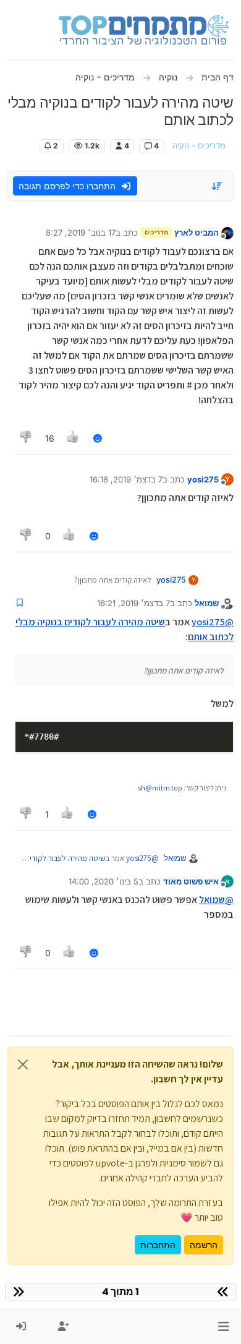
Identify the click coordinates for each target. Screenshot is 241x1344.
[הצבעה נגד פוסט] (26, 438)
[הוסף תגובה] (98, 438)
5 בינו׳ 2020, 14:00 (103, 881)
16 (49, 438)
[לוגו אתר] (144, 30)
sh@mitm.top (160, 787)
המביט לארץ (196, 233)
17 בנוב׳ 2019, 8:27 (81, 233)
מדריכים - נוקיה (199, 145)
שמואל (207, 603)
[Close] (23, 1064)
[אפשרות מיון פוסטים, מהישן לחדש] (217, 186)
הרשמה (204, 1244)
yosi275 (203, 479)
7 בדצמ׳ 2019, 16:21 (133, 603)
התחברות (157, 1244)
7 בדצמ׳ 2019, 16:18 (126, 479)
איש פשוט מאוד (191, 881)
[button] (223, 1326)
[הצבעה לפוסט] (73, 438)
